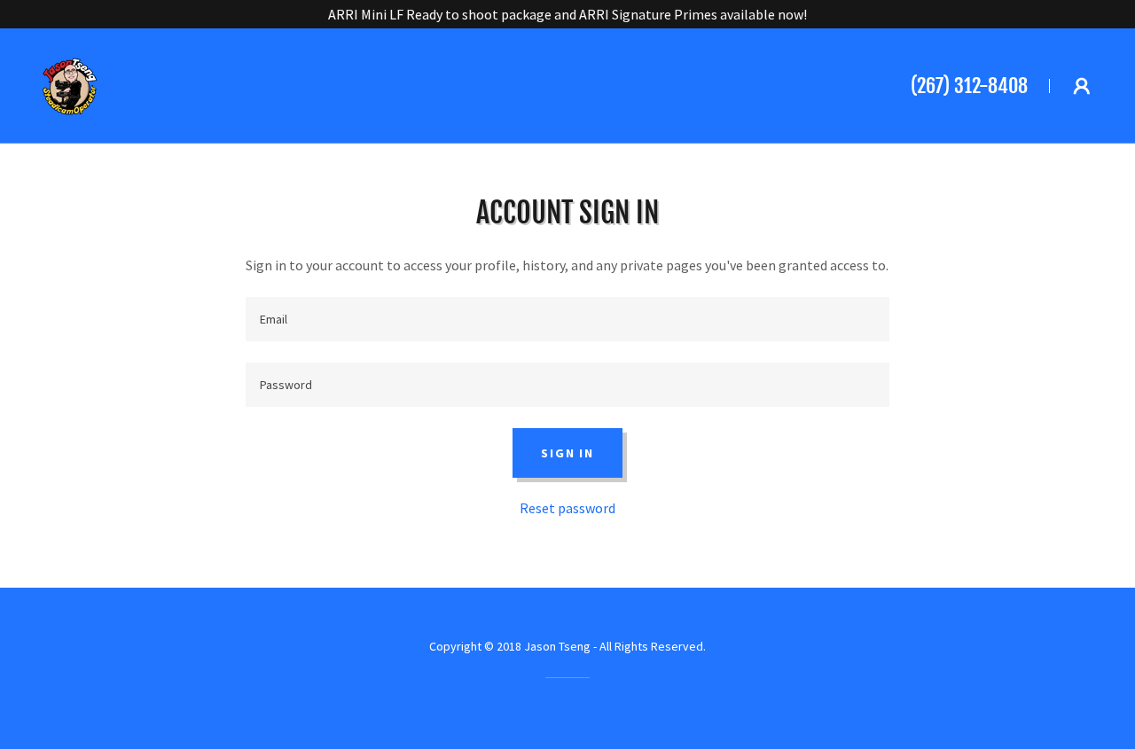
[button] (1082, 86)
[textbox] (567, 319)
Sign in (567, 453)
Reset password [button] (567, 508)
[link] (70, 83)
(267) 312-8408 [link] (969, 86)
